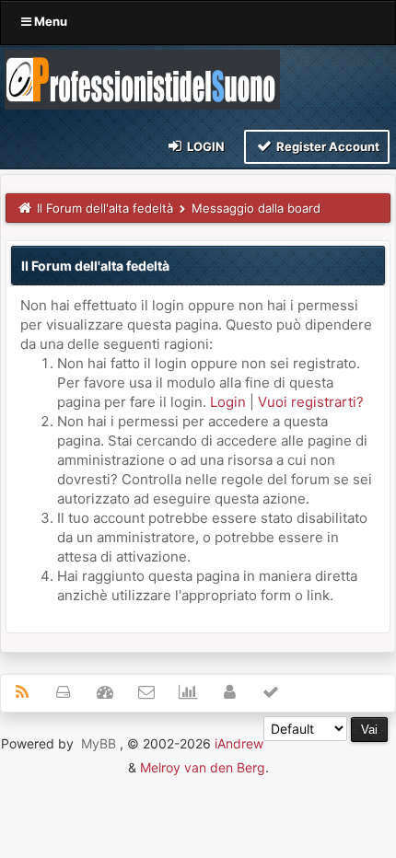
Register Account (326, 146)
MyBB (98, 743)
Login (204, 146)
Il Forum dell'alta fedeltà (105, 208)
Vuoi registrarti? (311, 402)
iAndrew (239, 743)
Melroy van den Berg (202, 767)
